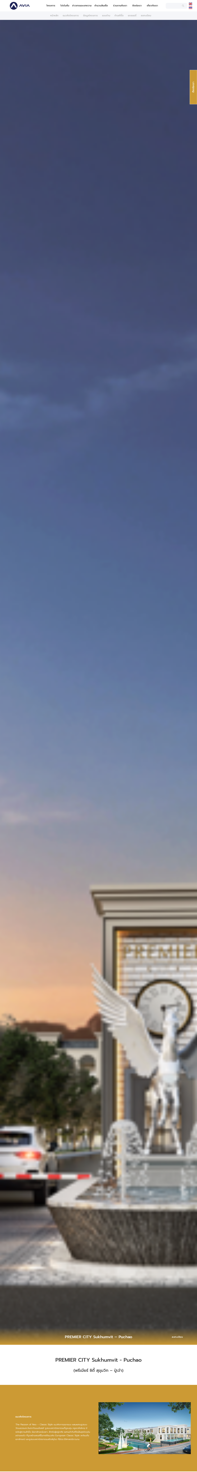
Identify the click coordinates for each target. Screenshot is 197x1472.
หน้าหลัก (54, 15)
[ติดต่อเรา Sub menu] (143, 5)
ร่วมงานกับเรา (120, 5)
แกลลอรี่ (132, 15)
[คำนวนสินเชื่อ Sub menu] (109, 5)
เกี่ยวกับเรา (152, 5)
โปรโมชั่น (64, 5)
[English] (191, 3)
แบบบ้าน (106, 15)
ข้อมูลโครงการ (90, 15)
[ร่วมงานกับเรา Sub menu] (128, 5)
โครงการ (50, 5)
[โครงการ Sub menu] (56, 5)
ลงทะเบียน (146, 15)
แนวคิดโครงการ (71, 15)
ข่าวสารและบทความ (82, 5)
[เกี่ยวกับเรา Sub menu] (159, 5)
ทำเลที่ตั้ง (119, 15)
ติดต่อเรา (137, 5)
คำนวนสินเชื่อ (101, 5)
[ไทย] (191, 7)
